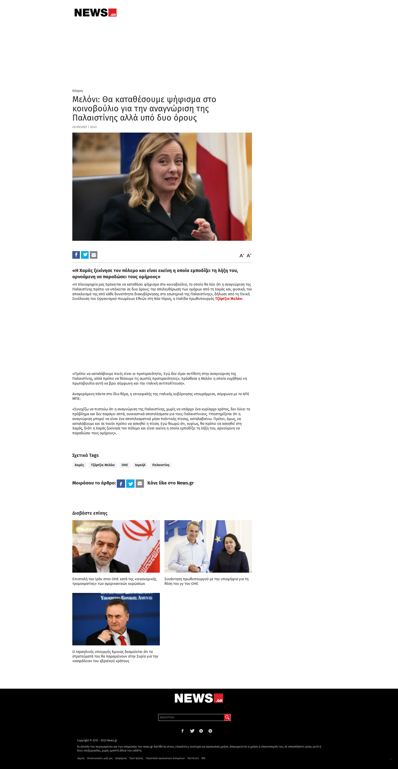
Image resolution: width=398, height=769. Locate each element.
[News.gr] (96, 13)
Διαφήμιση (121, 758)
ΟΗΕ (125, 465)
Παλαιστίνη (160, 465)
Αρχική (81, 758)
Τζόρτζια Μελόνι (103, 465)
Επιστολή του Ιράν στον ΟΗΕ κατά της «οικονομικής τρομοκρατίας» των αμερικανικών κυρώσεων (114, 581)
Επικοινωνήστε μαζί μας (100, 758)
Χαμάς (79, 465)
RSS (203, 758)
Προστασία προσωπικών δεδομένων (165, 758)
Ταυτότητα (193, 758)
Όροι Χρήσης (136, 758)
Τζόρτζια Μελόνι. (229, 298)
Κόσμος (77, 91)
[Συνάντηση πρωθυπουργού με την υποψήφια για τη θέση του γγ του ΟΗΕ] (208, 546)
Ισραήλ (140, 465)
